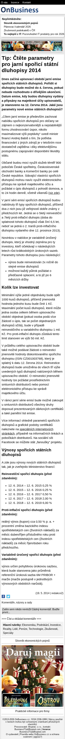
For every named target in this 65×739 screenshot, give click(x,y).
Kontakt (26, 2)
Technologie (36, 628)
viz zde (54, 193)
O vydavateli (12, 734)
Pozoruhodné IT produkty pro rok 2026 (34, 34)
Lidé (15, 628)
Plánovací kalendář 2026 (17, 26)
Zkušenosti (51, 628)
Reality (7, 628)
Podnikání (43, 625)
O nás (4, 2)
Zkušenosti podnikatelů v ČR (19, 30)
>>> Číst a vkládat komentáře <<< (21, 618)
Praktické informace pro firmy (32, 711)
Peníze (23, 628)
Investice (55, 625)
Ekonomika (29, 625)
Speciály (8, 632)
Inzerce (15, 2)
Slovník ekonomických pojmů (32, 640)
